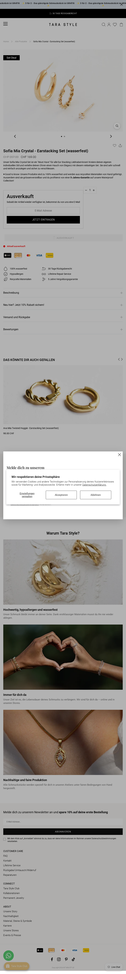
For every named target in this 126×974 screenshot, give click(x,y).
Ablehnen (96, 494)
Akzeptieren (61, 494)
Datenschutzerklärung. (94, 484)
